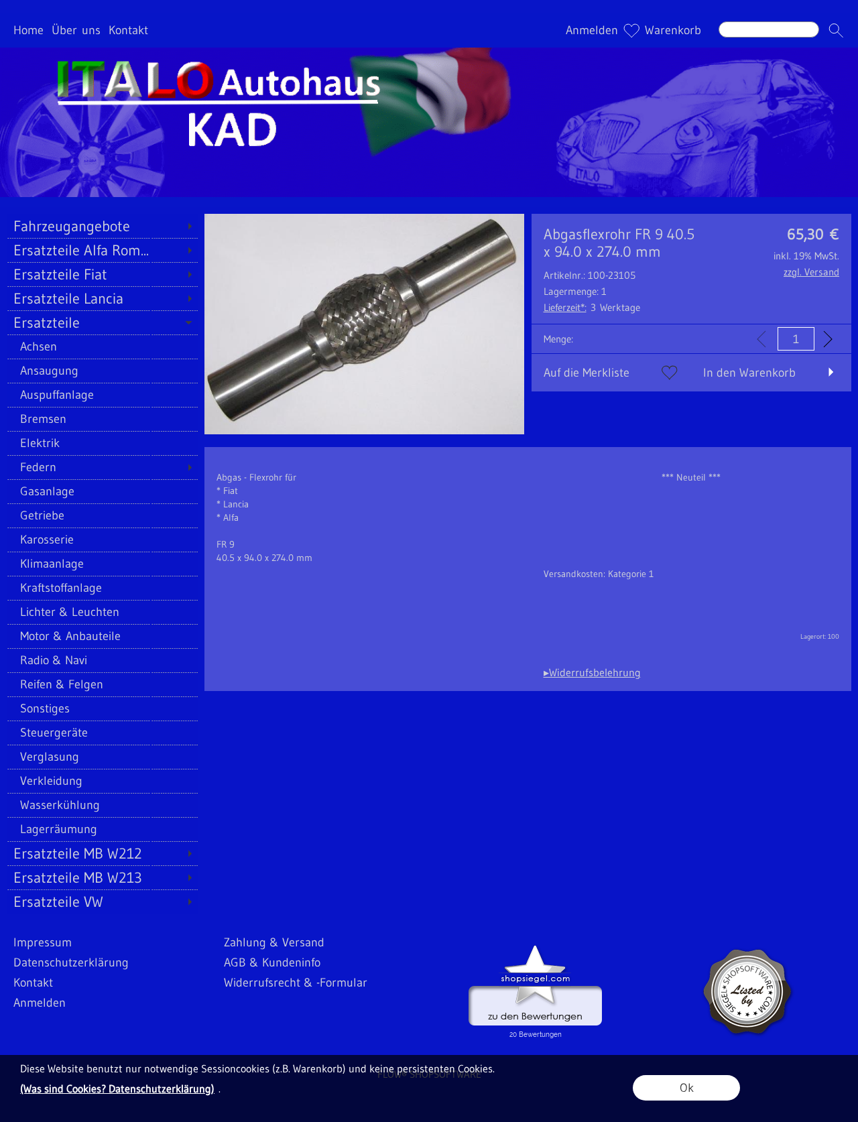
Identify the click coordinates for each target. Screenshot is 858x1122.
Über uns (76, 30)
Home (28, 30)
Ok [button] (687, 1087)
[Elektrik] (102, 443)
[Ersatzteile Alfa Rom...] (102, 250)
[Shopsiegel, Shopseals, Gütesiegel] (535, 948)
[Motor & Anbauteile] (102, 636)
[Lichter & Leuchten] (102, 612)
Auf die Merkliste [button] (586, 372)
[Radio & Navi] (102, 660)
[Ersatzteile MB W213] (102, 877)
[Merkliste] (631, 31)
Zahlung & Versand (274, 942)
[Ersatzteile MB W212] (102, 853)
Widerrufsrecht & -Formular (295, 982)
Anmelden (592, 30)
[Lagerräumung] (102, 829)
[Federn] (102, 467)
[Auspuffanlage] (102, 395)
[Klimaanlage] (102, 564)
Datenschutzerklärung (71, 962)
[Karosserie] (102, 539)
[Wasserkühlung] (102, 805)
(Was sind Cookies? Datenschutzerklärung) (117, 1088)
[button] (836, 31)
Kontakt (128, 30)
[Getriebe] (102, 515)
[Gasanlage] (102, 491)
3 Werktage (592, 307)
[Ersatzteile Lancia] (102, 298)
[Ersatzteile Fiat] (102, 274)
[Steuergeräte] (102, 733)
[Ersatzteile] (102, 322)
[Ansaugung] (102, 371)
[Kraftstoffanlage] (102, 588)
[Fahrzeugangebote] (102, 226)
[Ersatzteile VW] (102, 901)
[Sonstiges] (102, 708)
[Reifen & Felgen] (102, 684)
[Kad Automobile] (429, 53)
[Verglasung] (102, 757)
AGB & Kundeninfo (272, 962)
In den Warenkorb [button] (749, 372)
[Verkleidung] (102, 781)
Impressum (42, 942)
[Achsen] (102, 346)
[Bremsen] (102, 419)
